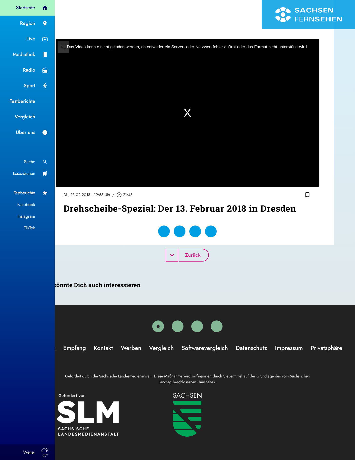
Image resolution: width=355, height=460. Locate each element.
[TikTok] (217, 326)
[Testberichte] (158, 326)
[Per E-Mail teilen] (211, 231)
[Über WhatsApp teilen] (195, 231)
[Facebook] (177, 326)
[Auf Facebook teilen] (164, 231)
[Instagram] (197, 326)
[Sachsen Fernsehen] (308, 14)
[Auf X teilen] (179, 231)
